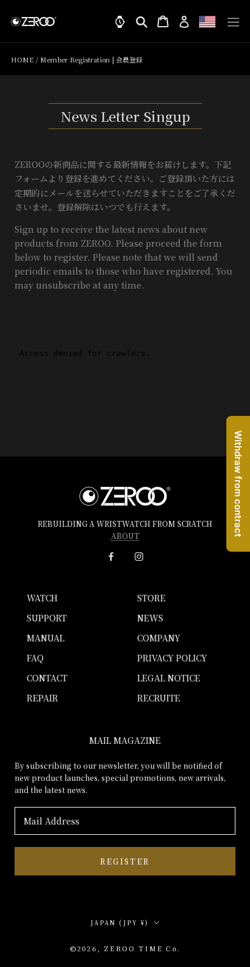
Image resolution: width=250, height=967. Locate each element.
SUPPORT (47, 618)
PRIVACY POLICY (172, 658)
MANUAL (45, 638)
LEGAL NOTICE (168, 678)
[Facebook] (111, 556)
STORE (151, 598)
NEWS (150, 618)
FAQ (35, 658)
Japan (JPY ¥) (119, 922)
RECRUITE (158, 698)
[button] (207, 22)
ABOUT (125, 535)
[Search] (141, 22)
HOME (22, 59)
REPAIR (42, 698)
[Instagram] (139, 556)
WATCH (42, 598)
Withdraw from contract (238, 483)
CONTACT (47, 678)
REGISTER (124, 861)
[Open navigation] (230, 21)
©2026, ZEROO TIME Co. (125, 948)
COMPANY (158, 638)
